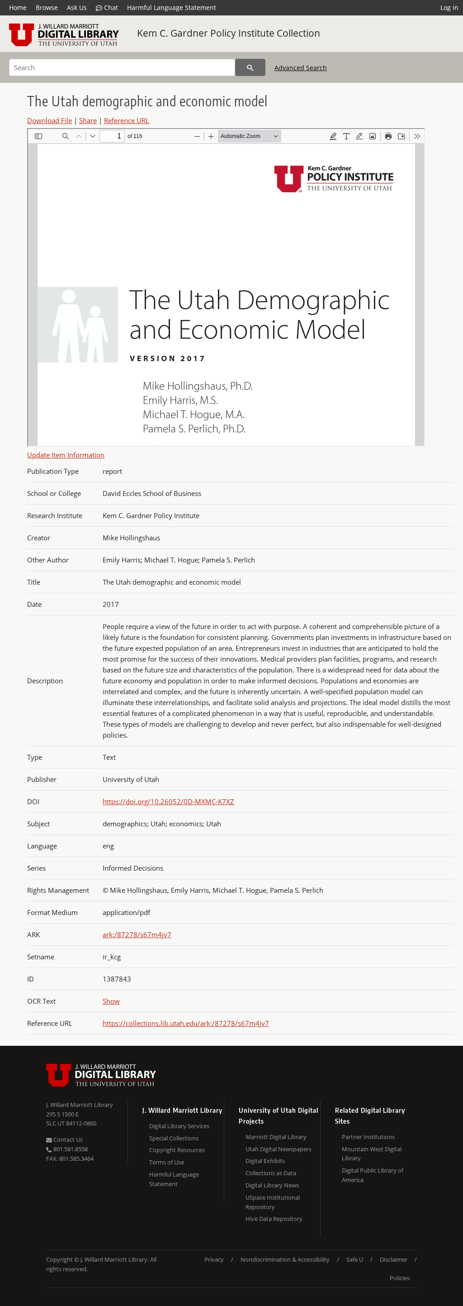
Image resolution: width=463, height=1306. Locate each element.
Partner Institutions (368, 1137)
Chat (110, 7)
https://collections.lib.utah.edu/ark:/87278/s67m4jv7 (186, 1023)
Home (18, 7)
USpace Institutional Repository (273, 1202)
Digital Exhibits (265, 1161)
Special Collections (173, 1138)
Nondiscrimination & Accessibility (285, 1259)
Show (111, 1001)
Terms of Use (166, 1162)
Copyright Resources (177, 1150)
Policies (400, 1278)
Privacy (214, 1259)
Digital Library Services (179, 1126)
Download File (49, 120)
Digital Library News (272, 1185)
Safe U (354, 1259)
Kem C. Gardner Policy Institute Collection (228, 33)
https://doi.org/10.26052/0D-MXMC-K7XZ (168, 801)
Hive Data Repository (274, 1219)
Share (88, 120)
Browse (47, 7)
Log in (449, 7)
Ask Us (77, 7)
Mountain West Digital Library (372, 1154)
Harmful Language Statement (171, 7)
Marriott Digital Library (276, 1137)
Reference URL (126, 120)
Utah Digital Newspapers (279, 1149)
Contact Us (67, 1139)
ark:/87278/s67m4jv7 (137, 934)
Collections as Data (271, 1173)
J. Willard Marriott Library (79, 1105)
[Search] (250, 67)
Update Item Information (65, 454)
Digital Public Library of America (372, 1175)
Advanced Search (300, 67)
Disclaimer (393, 1259)
